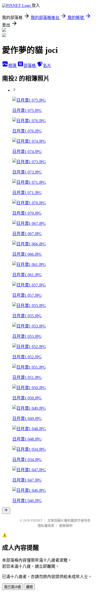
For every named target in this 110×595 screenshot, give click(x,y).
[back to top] (6, 510)
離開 (29, 587)
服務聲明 (65, 525)
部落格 (30, 65)
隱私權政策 (46, 525)
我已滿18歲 (12, 587)
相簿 (12, 65)
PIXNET (36, 520)
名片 (47, 65)
